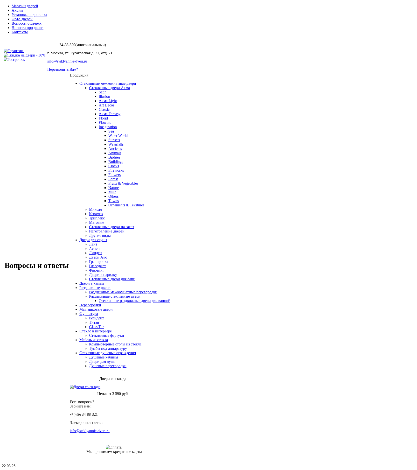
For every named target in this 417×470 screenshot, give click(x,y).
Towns (113, 201)
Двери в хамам (91, 283)
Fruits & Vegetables (123, 183)
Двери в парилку (103, 275)
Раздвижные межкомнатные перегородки (123, 292)
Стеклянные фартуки (106, 335)
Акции (17, 10)
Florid (103, 118)
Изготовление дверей (107, 231)
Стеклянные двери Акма (109, 88)
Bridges (114, 157)
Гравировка (98, 262)
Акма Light (108, 101)
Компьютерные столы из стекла (115, 344)
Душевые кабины (103, 357)
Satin (102, 92)
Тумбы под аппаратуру (108, 348)
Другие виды (100, 235)
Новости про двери (27, 28)
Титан (94, 322)
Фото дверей (22, 19)
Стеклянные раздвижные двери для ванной (134, 301)
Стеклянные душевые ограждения (107, 353)
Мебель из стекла (93, 340)
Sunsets (114, 140)
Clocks (113, 166)
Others (113, 196)
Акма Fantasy (109, 114)
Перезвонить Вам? (62, 69)
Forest (113, 179)
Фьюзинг (96, 270)
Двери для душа (102, 361)
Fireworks (116, 170)
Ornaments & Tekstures (126, 205)
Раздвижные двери (95, 288)
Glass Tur (96, 327)
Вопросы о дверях (27, 23)
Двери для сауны (93, 240)
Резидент (96, 318)
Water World (118, 135)
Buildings (115, 162)
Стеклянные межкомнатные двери (107, 83)
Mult (112, 192)
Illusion (104, 96)
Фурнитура (88, 314)
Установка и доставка (29, 15)
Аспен (94, 248)
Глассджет (97, 266)
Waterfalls (116, 144)
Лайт (93, 244)
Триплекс (97, 218)
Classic (104, 109)
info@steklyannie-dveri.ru (67, 61)
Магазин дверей (25, 6)
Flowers (105, 122)
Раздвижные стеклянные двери (114, 296)
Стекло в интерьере (95, 331)
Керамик (96, 214)
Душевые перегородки (107, 366)
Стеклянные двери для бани (112, 279)
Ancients (115, 149)
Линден (95, 253)
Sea (111, 131)
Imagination (108, 127)
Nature (113, 188)
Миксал (95, 209)
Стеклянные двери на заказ (111, 227)
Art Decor (106, 105)
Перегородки (90, 305)
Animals (114, 153)
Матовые (96, 222)
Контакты (20, 32)
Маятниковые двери (96, 309)
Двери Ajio (98, 257)
